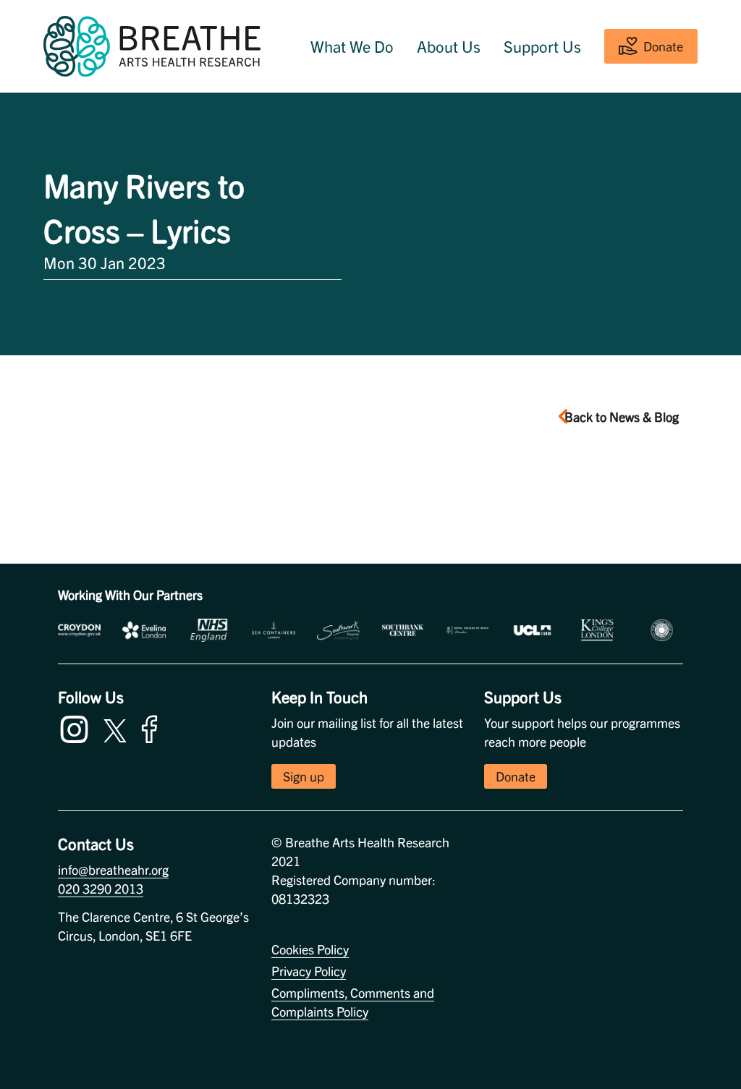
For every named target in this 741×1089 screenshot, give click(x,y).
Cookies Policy (310, 949)
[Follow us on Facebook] (152, 726)
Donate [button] (515, 776)
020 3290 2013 (100, 888)
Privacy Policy (308, 970)
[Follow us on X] (115, 728)
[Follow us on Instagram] (77, 726)
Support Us (542, 46)
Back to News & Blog (621, 416)
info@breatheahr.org (113, 869)
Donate (663, 46)
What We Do (352, 46)
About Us (448, 46)
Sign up (303, 776)
